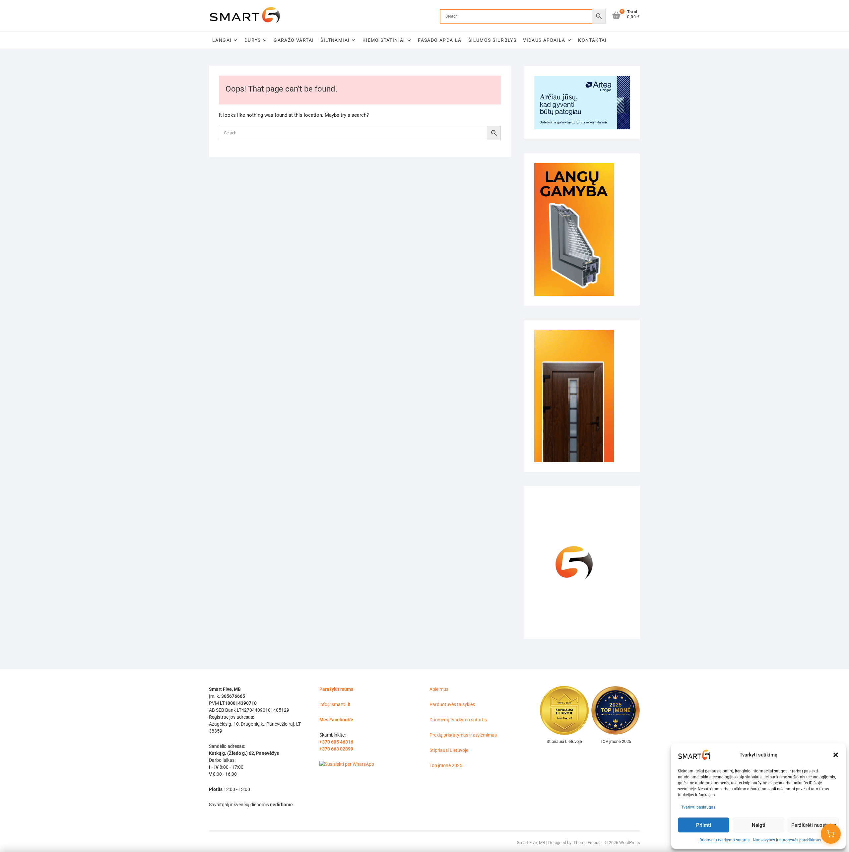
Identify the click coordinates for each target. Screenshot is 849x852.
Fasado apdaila (440, 40)
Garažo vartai (294, 40)
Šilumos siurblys (492, 40)
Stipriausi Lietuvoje (448, 750)
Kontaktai (592, 40)
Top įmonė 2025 (445, 765)
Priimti (703, 825)
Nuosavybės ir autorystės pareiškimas (787, 840)
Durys (252, 40)
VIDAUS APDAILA (544, 40)
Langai (221, 40)
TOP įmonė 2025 (615, 741)
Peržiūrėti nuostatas (813, 825)
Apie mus (438, 689)
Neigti (758, 825)
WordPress (629, 842)
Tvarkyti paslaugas (698, 807)
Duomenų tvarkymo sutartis (724, 840)
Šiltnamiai (335, 40)
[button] (835, 755)
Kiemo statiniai (383, 40)
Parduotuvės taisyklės (452, 704)
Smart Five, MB (531, 842)
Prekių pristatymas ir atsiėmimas (463, 735)
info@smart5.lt (335, 704)
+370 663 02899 (336, 749)
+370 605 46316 (336, 742)
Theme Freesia (587, 842)
